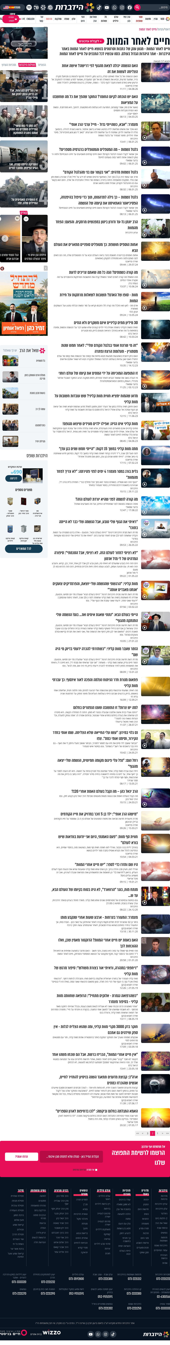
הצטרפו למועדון (11, 19)
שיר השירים (18, 1239)
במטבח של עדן (123, 1209)
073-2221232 (48, 1282)
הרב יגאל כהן (62, 1218)
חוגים (107, 1253)
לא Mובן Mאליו (123, 1204)
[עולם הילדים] (50, 7)
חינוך (85, 1228)
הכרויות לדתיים (81, 1242)
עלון (73, 19)
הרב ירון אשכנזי (61, 1227)
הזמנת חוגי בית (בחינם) (44, 1289)
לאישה (43, 1195)
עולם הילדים (115, 19)
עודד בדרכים (124, 1199)
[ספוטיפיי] (29, 7)
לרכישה (13, 478)
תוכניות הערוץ (126, 1192)
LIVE (23, 19)
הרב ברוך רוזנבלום (60, 1232)
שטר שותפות (139, 19)
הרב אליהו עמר (61, 1251)
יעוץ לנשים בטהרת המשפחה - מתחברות (160, 1291)
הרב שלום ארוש (61, 1242)
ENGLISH (30, 19)
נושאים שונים (84, 1192)
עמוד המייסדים (160, 1250)
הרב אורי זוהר (62, 1237)
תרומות (49, 19)
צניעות (43, 1223)
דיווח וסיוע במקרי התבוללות (71, 1289)
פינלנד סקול (82, 1218)
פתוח (128, 1218)
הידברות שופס (160, 1245)
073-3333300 (134, 1293)
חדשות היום (143, 1209)
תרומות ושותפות (163, 1239)
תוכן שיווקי (144, 1252)
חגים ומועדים (143, 1247)
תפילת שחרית (17, 1195)
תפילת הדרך (18, 1234)
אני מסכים (83, 1170)
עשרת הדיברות (81, 1214)
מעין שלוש (19, 1219)
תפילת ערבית (17, 1205)
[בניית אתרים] (52, 1334)
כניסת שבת (162, 1227)
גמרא (85, 1209)
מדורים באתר (145, 1192)
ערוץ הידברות (161, 1203)
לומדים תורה (82, 1199)
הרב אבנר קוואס (61, 1247)
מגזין (156, 19)
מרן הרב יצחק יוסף (59, 1208)
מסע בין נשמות (123, 1228)
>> (137, 1133)
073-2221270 (19, 1293)
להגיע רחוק (125, 1233)
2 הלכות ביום (161, 1218)
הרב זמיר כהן (126, 19)
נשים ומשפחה (38, 1190)
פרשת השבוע (142, 1242)
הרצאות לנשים (39, 1237)
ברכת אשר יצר (17, 1248)
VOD (162, 19)
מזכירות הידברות (162, 1274)
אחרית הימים (82, 1238)
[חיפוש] (137, 7)
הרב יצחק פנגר (61, 1213)
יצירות (107, 1248)
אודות (164, 1263)
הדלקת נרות (40, 1210)
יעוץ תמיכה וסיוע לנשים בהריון (102, 1291)
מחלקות (58, 19)
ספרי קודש (83, 1247)
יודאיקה (84, 1252)
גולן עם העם (124, 1223)
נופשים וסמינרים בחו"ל (102, 1303)
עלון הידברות (161, 1208)
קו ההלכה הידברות (132, 1289)
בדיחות (107, 1208)
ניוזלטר (164, 1213)
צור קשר (41, 19)
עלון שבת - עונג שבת (103, 1274)
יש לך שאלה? (10, 351)
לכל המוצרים (23, 548)
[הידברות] (74, 7)
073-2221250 (134, 1308)
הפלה (43, 1227)
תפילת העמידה (17, 1210)
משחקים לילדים (103, 1229)
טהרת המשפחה (38, 1205)
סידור (21, 1190)
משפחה (145, 1223)
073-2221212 (134, 1278)
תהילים (20, 1229)
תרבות (146, 1233)
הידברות (163, 1190)
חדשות (148, 19)
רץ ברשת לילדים (102, 1203)
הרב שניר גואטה (60, 1223)
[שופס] (43, 7)
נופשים (164, 1232)
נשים (146, 1214)
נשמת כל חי (18, 1243)
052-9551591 (105, 1296)
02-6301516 (163, 1296)
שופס (66, 19)
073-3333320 (19, 1282)
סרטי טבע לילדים (102, 1243)
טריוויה (107, 1239)
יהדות (146, 1199)
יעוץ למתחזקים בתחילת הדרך (44, 1276)
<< (167, 1133)
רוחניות (145, 1218)
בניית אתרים (36, 1334)
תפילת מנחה (18, 1200)
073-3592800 (76, 1278)
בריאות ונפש (82, 1233)
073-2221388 (105, 1278)
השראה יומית (124, 1245)
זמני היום (83, 19)
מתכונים (42, 1200)
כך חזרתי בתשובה (126, 1239)
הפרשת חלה (40, 1242)
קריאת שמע (18, 1224)
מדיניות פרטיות (164, 1197)
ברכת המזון (19, 1215)
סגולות (85, 1223)
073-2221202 (106, 1308)
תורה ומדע (144, 1228)
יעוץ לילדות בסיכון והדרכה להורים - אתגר (14, 1276)
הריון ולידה (41, 1232)
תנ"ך (85, 1204)
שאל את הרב (93, 19)
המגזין (146, 1204)
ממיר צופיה (165, 1303)
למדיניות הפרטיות (79, 1170)
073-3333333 (163, 1308)
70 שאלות (104, 19)
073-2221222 (163, 1278)
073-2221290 (48, 1293)
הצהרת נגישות (163, 1256)
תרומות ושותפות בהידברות (129, 1274)
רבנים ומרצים (61, 1190)
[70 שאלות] (36, 7)
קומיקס (107, 1234)
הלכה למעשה (124, 1214)
